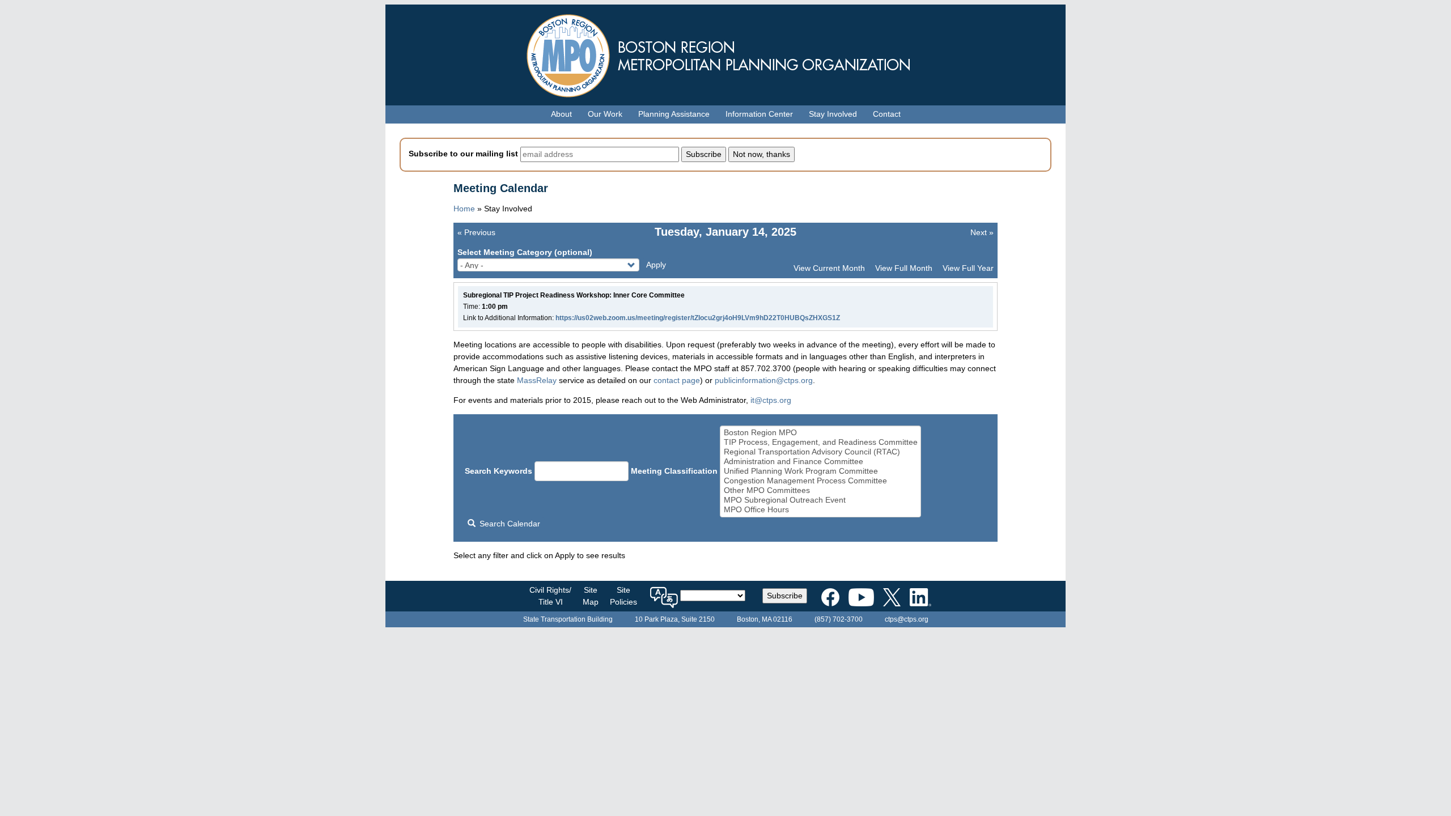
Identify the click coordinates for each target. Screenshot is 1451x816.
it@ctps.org (770, 400)
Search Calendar (508, 523)
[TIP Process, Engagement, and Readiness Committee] (821, 442)
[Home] (725, 53)
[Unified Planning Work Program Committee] (821, 471)
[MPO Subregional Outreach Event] (821, 500)
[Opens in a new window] (830, 595)
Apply (656, 264)
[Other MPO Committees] (821, 490)
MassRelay (537, 380)
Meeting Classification (674, 470)
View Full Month (903, 268)
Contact (887, 113)
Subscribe (785, 595)
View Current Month (829, 268)
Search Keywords (498, 470)
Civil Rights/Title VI (550, 595)
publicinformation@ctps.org (764, 380)
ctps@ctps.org (906, 619)
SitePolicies (623, 595)
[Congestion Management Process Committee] (821, 481)
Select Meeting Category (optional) (524, 252)
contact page (677, 380)
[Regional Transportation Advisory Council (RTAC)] (821, 452)
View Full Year (968, 268)
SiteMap (591, 595)
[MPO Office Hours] (821, 510)
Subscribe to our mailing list (463, 153)
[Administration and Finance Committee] (821, 461)
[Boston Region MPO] (821, 432)
